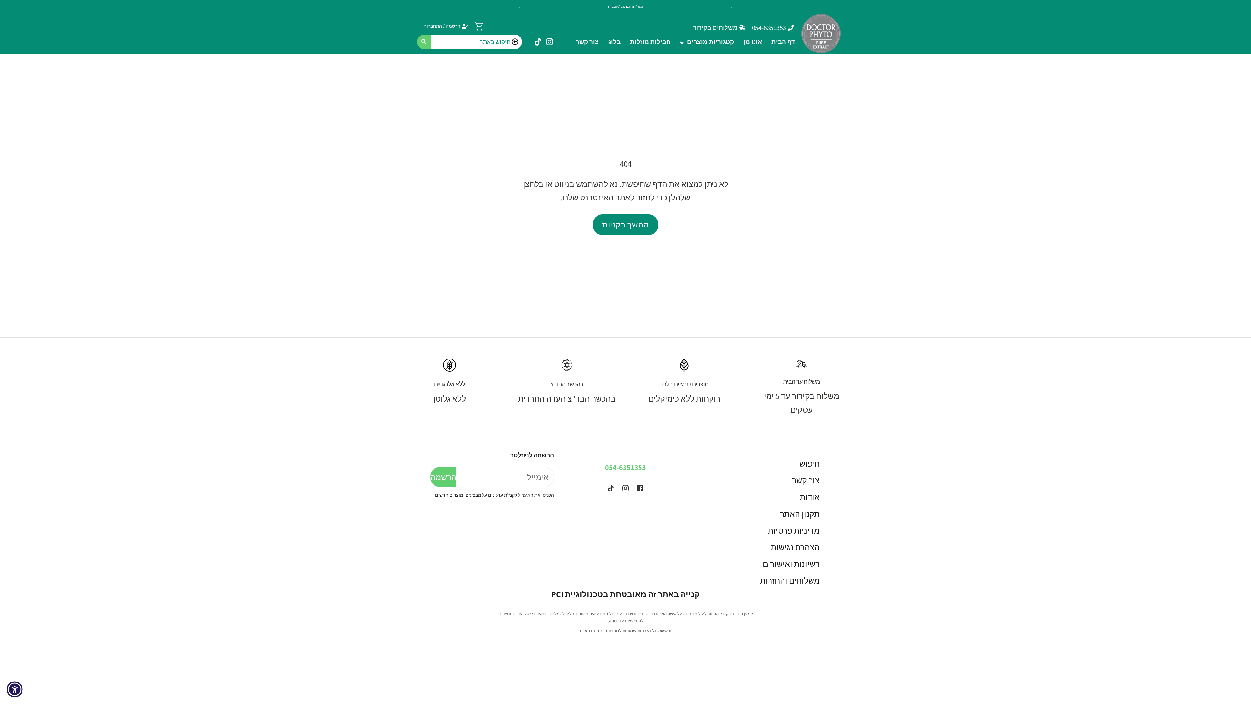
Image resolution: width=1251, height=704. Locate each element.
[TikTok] (611, 488)
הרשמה (443, 477)
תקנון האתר (800, 513)
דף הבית (783, 42)
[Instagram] (625, 488)
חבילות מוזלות (650, 42)
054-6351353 (625, 467)
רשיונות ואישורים (791, 563)
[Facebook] (640, 488)
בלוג (614, 42)
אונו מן (752, 42)
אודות (810, 496)
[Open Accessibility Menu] (15, 689)
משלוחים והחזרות (790, 580)
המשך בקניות (625, 224)
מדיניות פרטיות (794, 530)
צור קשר (587, 42)
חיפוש (809, 463)
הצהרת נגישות (795, 547)
